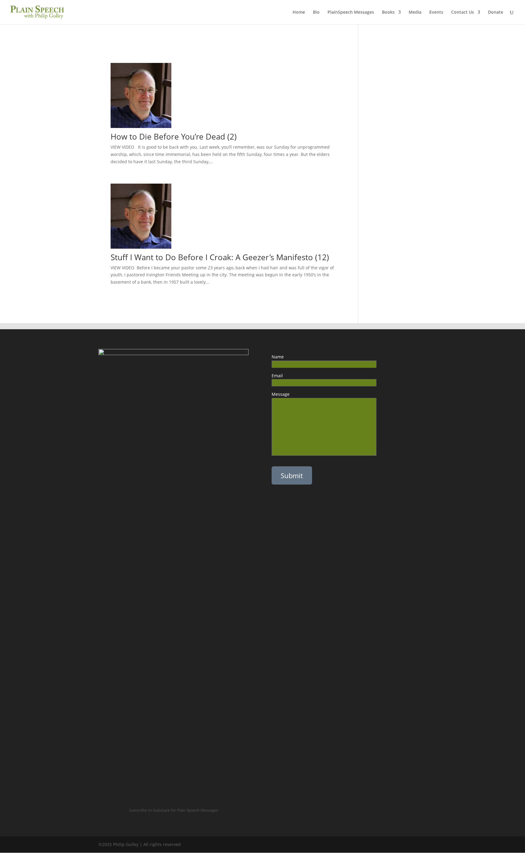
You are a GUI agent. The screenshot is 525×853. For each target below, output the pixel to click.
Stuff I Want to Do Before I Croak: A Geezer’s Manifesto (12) (221, 257)
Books (388, 12)
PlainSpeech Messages (351, 12)
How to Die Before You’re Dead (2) (174, 136)
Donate (495, 12)
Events (436, 12)
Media (415, 12)
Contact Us (462, 12)
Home (299, 12)
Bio (316, 12)
